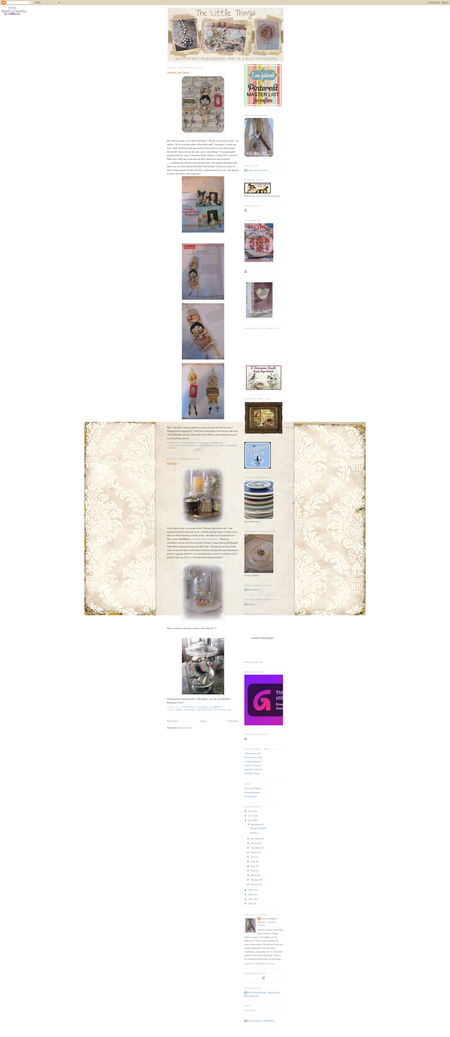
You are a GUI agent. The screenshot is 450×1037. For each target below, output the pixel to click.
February (255, 879)
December (256, 824)
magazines (205, 446)
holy (230, 710)
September (256, 847)
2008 (250, 894)
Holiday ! (173, 463)
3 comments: (216, 443)
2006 (250, 903)
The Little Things (252, 788)
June (253, 861)
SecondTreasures (252, 792)
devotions (220, 710)
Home (203, 721)
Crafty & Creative (252, 765)
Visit (253, 662)
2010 (250, 820)
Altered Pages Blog (253, 757)
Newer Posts (172, 721)
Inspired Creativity (253, 769)
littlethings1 (269, 919)
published (219, 446)
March (254, 875)
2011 (250, 815)
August (254, 852)
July (253, 856)
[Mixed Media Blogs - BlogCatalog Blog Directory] (263, 995)
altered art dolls (187, 446)
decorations (204, 710)
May (253, 866)
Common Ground (252, 761)
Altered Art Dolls (178, 72)
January (255, 884)
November (256, 838)
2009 (250, 889)
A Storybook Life (252, 753)
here (191, 557)
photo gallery (250, 796)
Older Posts (233, 721)
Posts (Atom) (186, 727)
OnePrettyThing (252, 773)
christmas (190, 710)
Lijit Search (249, 1010)
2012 (250, 811)
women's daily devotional (205, 539)
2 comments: (216, 707)
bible (179, 710)
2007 (250, 899)
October (255, 843)
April (253, 870)
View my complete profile (259, 964)
